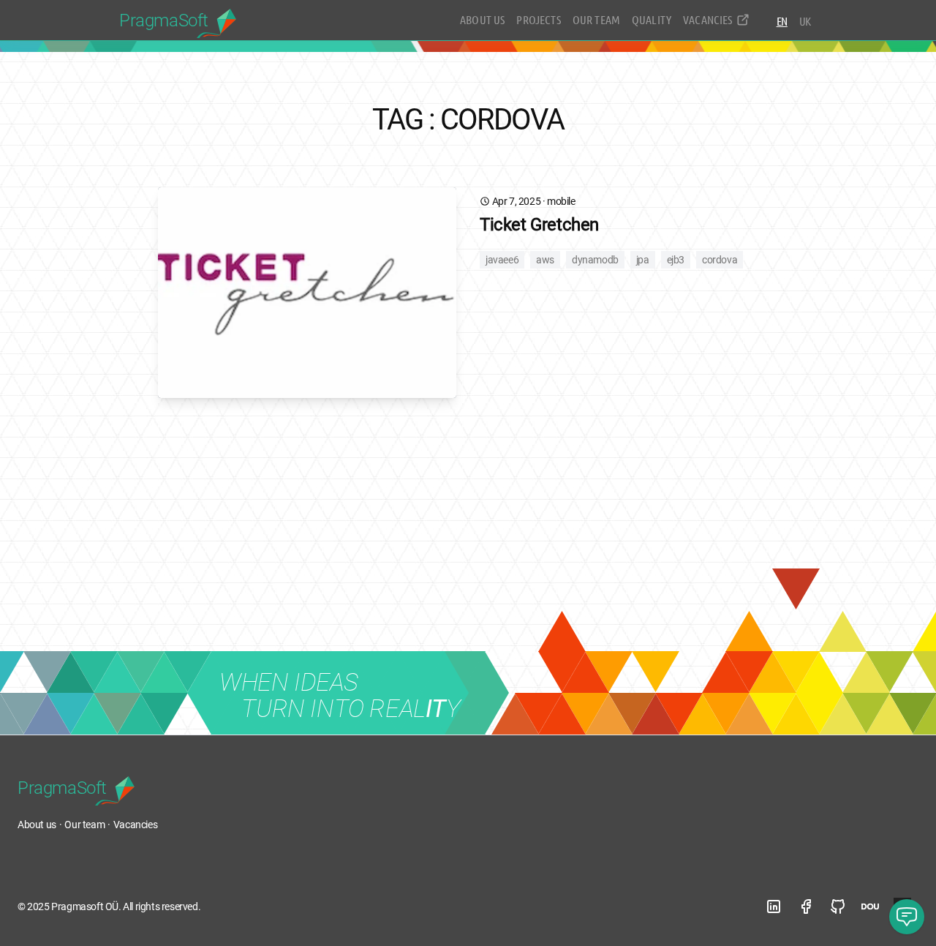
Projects (538, 19)
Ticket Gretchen (539, 224)
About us (482, 19)
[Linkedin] (774, 906)
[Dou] (870, 906)
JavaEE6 (502, 260)
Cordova (719, 260)
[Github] (838, 906)
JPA (642, 260)
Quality (651, 19)
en (782, 21)
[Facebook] (806, 906)
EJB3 (675, 260)
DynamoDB (595, 260)
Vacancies (707, 19)
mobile (561, 201)
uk (805, 21)
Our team (596, 19)
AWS (545, 260)
